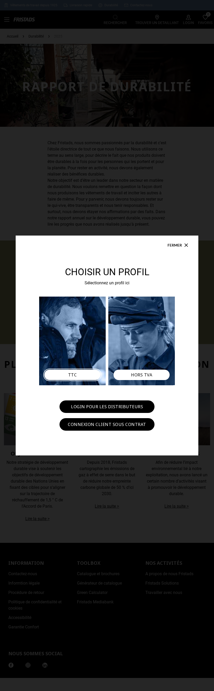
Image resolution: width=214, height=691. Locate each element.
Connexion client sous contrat (107, 424)
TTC (72, 375)
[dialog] (107, 345)
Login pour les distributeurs (107, 407)
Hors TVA (141, 375)
